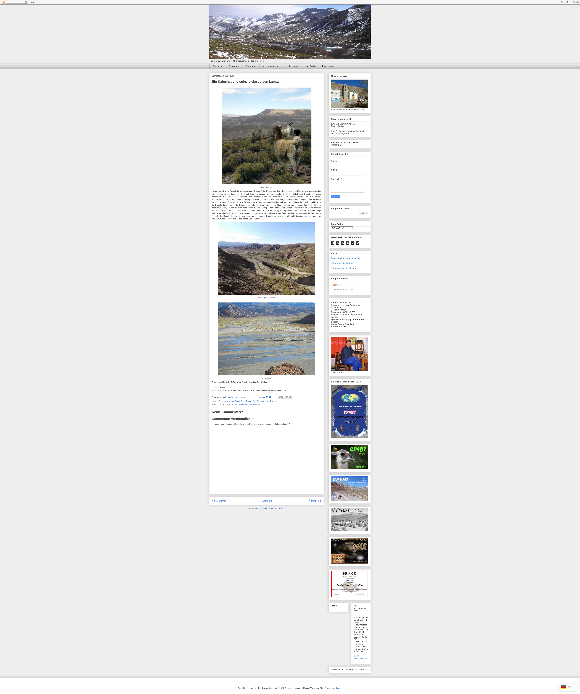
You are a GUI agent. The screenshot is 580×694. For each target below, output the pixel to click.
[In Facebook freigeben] (287, 397)
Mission (230, 401)
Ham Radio (310, 66)
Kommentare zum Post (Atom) (271, 508)
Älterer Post (315, 501)
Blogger (338, 688)
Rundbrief (251, 66)
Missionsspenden (272, 66)
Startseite (217, 66)
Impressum (328, 66)
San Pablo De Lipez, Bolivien (247, 404)
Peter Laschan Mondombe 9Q (345, 258)
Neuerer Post (219, 501)
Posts (338, 285)
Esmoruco (234, 66)
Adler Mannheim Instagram (344, 268)
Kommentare (341, 289)
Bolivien (222, 401)
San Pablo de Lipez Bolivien (265, 401)
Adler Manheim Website (342, 263)
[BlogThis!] (281, 397)
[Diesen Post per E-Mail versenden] (278, 397)
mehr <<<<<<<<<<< (360, 657)
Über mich (293, 66)
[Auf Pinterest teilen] (290, 397)
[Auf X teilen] (284, 397)
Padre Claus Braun (243, 401)
